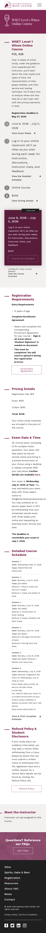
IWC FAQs (23, 850)
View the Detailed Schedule (21, 178)
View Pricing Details (22, 200)
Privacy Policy (10, 914)
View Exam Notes (21, 133)
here (37, 474)
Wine (7, 867)
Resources (11, 883)
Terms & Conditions (28, 914)
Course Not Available (23, 258)
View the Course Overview (16, 275)
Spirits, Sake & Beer (17, 872)
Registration (12, 877)
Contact (9, 899)
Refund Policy (26, 788)
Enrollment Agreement (26, 369)
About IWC (11, 888)
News (8, 894)
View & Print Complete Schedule (24, 717)
